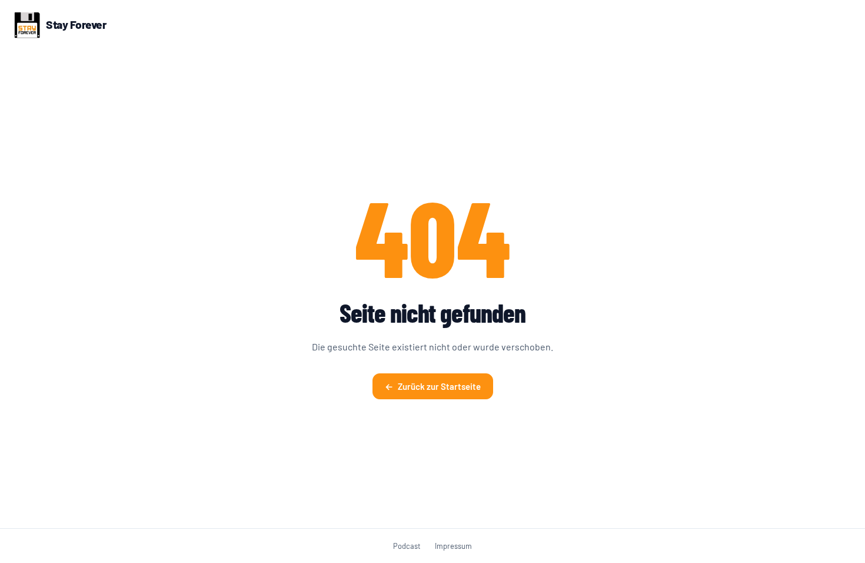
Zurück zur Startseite (433, 386)
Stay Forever (76, 24)
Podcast (407, 546)
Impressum (453, 546)
